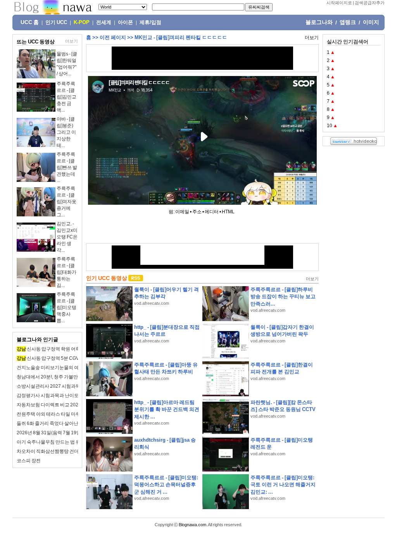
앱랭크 (348, 22)
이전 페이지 (113, 37)
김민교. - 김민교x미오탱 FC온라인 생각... (67, 237)
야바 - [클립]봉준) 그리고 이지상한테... (66, 132)
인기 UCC (56, 22)
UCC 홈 (30, 22)
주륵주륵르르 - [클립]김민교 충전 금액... (66, 97)
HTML (228, 211)
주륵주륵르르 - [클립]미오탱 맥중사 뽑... (66, 307)
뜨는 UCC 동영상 (36, 42)
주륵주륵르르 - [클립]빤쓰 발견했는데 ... (67, 167)
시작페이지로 (339, 2)
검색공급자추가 (370, 2)
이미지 (371, 22)
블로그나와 (319, 22)
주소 (197, 211)
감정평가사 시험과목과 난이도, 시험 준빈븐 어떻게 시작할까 (78, 395)
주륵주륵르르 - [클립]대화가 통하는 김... (66, 272)
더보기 (71, 41)
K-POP (82, 22)
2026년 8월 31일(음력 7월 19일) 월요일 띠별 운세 (67, 432)
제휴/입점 (150, 22)
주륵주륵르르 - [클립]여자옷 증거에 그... (66, 202)
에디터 (212, 211)
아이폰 (125, 22)
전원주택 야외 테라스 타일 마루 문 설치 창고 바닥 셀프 (71, 414)
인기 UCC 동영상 (106, 278)
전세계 (103, 22)
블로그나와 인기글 (37, 339)
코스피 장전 (29, 460)
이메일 (182, 211)
